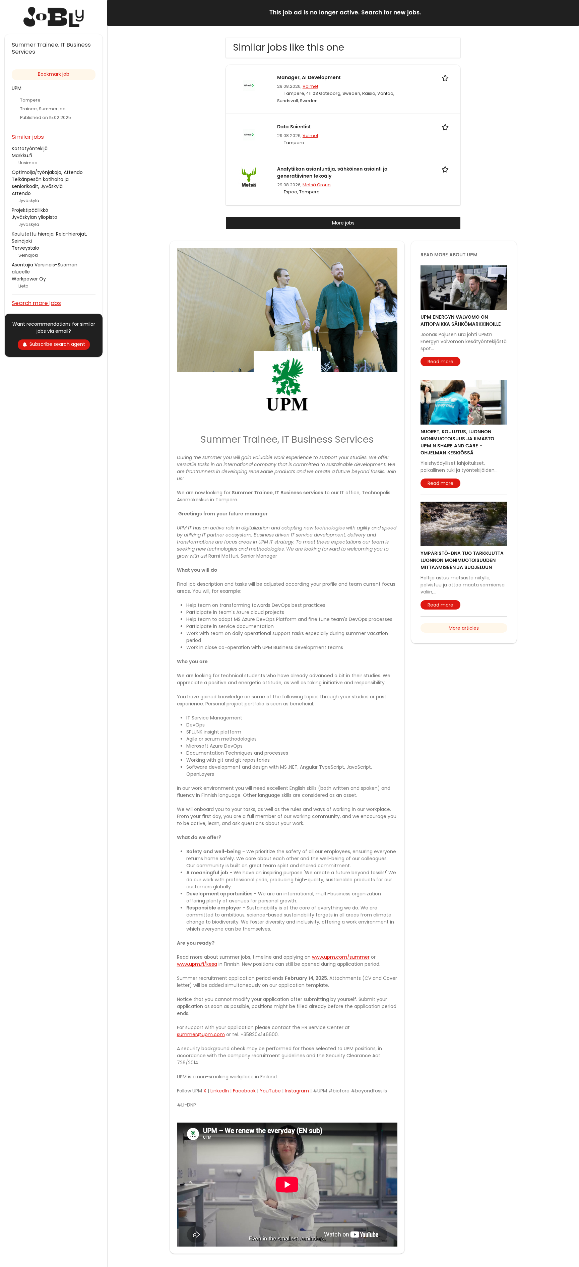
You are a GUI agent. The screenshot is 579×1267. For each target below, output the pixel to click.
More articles (464, 628)
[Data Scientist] (248, 134)
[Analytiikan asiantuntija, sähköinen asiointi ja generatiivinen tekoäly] (248, 176)
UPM (16, 88)
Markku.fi (22, 155)
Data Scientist (294, 127)
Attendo (21, 193)
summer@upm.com (201, 1034)
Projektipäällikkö (30, 210)
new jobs (406, 12)
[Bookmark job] (446, 77)
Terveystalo (25, 248)
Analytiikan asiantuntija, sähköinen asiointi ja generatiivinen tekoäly (332, 172)
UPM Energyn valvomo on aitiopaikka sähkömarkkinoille (461, 320)
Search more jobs (36, 303)
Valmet (310, 86)
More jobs (343, 222)
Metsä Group (317, 185)
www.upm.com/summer (341, 957)
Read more (440, 361)
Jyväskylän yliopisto (34, 217)
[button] (569, 12)
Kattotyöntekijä (30, 148)
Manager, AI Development (308, 77)
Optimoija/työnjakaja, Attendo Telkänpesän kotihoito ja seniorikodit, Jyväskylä (47, 179)
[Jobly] (54, 17)
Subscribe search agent (57, 344)
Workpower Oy (29, 278)
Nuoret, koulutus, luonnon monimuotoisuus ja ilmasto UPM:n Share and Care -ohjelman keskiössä (457, 442)
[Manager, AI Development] (248, 85)
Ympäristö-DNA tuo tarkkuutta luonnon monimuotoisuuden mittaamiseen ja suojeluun (462, 560)
